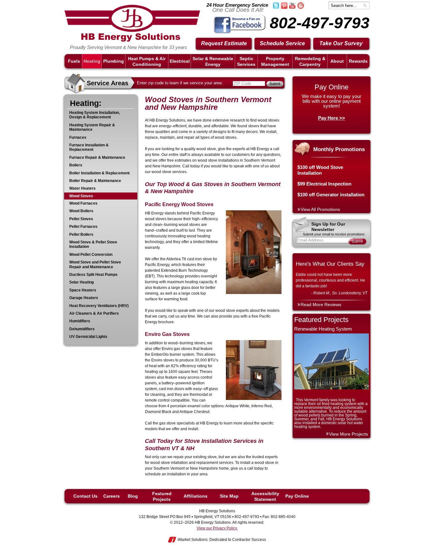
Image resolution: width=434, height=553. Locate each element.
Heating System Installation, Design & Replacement (94, 114)
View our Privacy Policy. (217, 528)
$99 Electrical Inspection (324, 183)
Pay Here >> (331, 118)
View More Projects (348, 434)
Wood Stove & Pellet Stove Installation (93, 244)
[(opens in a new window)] (240, 32)
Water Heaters (82, 188)
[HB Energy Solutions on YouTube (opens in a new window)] (292, 7)
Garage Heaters (83, 298)
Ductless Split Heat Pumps (93, 274)
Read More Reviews (321, 304)
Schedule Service (282, 44)
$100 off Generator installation (330, 194)
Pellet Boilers (81, 234)
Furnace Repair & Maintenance (97, 157)
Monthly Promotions (339, 149)
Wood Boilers (81, 211)
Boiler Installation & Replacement (99, 173)
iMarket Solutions (192, 539)
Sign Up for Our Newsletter (328, 227)
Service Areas (107, 83)
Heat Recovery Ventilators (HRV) (99, 306)
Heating (84, 103)
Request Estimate (224, 44)
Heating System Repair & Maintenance (92, 127)
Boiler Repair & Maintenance (95, 180)
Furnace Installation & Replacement (89, 147)
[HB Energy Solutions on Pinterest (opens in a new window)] (284, 7)
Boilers (75, 165)
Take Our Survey (341, 44)
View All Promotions (320, 209)
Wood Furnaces (83, 203)
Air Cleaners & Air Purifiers (94, 313)
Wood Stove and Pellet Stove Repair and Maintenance (95, 264)
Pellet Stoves (81, 219)
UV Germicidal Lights (88, 336)
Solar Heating (81, 282)
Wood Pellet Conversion (90, 254)
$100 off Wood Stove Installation (320, 170)
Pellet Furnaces (83, 226)
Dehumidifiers (82, 329)
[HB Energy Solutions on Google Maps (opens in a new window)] (300, 7)
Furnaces (77, 137)
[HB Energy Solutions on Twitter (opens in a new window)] (276, 7)
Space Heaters (82, 290)
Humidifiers (79, 321)
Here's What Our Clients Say (330, 264)
